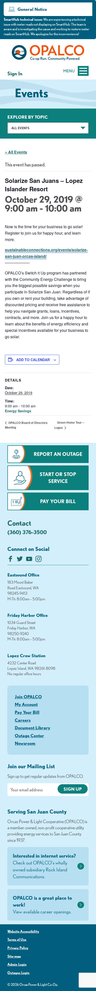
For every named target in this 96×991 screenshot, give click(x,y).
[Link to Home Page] (48, 53)
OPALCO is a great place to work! (42, 904)
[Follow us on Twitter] (20, 560)
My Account (26, 704)
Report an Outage (58, 454)
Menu (69, 71)
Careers (23, 720)
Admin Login (17, 964)
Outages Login (18, 973)
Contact (19, 523)
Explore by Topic (27, 116)
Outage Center (29, 735)
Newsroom (25, 743)
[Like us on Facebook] (10, 560)
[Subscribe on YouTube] (29, 560)
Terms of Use (16, 940)
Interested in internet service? (44, 866)
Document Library (32, 727)
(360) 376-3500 (27, 532)
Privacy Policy (17, 948)
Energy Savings (18, 410)
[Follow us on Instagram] (38, 560)
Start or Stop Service (58, 477)
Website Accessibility (23, 931)
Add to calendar (33, 359)
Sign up (73, 788)
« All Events (16, 152)
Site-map (14, 956)
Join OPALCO (28, 696)
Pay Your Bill (58, 501)
